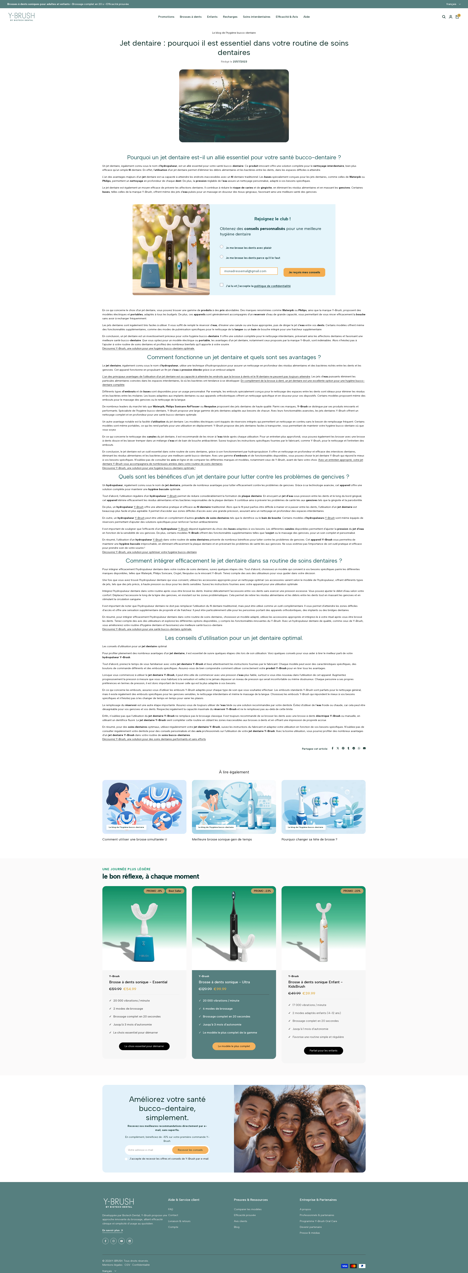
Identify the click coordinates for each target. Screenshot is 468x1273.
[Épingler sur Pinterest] (343, 748)
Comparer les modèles (248, 1209)
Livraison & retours (179, 1221)
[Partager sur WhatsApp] (359, 748)
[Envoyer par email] (364, 748)
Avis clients (240, 1221)
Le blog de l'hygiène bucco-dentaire (234, 32)
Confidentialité (141, 1264)
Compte (173, 1227)
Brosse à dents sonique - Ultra (224, 982)
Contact (173, 1215)
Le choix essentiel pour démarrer (144, 1046)
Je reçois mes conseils (304, 272)
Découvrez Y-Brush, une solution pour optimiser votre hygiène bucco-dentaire (149, 552)
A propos (305, 1209)
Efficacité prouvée (245, 1215)
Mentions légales (112, 1264)
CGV (127, 1264)
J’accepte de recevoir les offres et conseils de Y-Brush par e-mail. (169, 1158)
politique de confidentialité (272, 286)
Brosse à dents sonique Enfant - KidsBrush (315, 984)
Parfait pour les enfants (323, 1050)
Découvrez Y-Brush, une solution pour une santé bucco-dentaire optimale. (147, 629)
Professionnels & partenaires (317, 1215)
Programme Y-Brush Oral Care (318, 1221)
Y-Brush (172, 496)
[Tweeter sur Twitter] (338, 748)
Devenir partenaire (311, 1227)
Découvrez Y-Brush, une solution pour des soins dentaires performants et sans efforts (154, 739)
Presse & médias (310, 1232)
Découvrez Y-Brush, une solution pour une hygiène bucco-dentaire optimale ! (148, 468)
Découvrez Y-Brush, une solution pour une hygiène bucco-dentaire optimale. (148, 348)
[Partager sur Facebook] (332, 748)
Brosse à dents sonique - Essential (138, 982)
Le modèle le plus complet (234, 1046)
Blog (236, 1227)
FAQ (170, 1209)
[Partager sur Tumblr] (348, 748)
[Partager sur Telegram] (353, 748)
